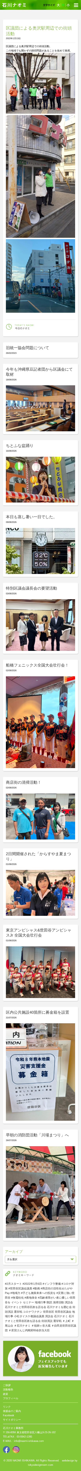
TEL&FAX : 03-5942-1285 (17, 1436)
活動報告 (8, 1389)
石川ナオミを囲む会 (59, 1307)
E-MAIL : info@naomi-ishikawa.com (23, 1440)
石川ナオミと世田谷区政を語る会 (25, 1307)
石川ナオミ (61, 1316)
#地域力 (15, 1292)
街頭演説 (46, 1320)
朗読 (49, 1302)
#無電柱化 (17, 1297)
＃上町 (66, 1320)
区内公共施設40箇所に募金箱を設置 (37, 1012)
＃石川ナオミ (22, 1325)
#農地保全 (31, 1297)
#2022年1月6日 (32, 1283)
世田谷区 (48, 1311)
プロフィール (10, 1398)
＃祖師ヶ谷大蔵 (41, 1325)
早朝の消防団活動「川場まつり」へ (37, 1135)
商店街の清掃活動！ (23, 782)
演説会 (69, 1302)
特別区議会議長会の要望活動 (31, 588)
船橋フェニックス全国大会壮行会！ (37, 665)
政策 (5, 1394)
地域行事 (40, 1302)
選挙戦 (18, 1311)
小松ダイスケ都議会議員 (29, 1316)
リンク (7, 1406)
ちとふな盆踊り (19, 445)
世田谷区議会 (63, 1311)
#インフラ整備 (52, 1283)
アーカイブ (14, 1252)
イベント (16, 1302)
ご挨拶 (7, 1385)
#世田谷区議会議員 (20, 1288)
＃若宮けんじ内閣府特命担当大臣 (29, 1330)
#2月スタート (13, 1283)
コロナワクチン (32, 1311)
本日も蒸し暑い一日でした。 (31, 517)
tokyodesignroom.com (40, 1464)
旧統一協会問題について (27, 348)
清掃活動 (58, 1302)
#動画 (36, 1288)
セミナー (28, 1302)
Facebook (8, 1415)
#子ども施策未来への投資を (38, 1292)
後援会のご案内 (12, 1411)
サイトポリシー (12, 1419)
